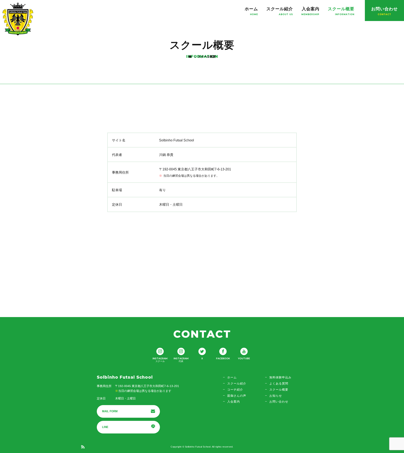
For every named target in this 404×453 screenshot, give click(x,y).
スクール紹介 (279, 9)
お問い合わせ (384, 9)
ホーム (251, 9)
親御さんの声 (236, 395)
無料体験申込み (280, 377)
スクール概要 (341, 9)
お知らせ (275, 395)
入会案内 (310, 9)
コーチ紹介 (235, 389)
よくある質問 (278, 383)
